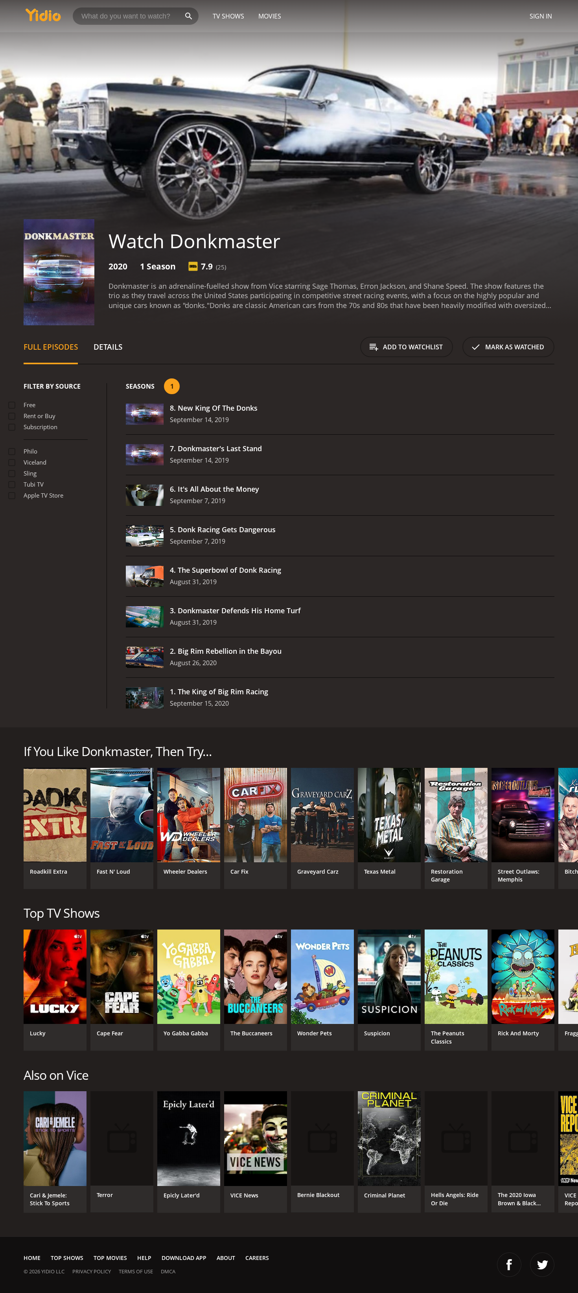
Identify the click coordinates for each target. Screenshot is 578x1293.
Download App (184, 1258)
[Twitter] (542, 1264)
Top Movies (110, 1258)
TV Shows (228, 16)
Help (144, 1258)
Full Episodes (51, 346)
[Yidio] (43, 17)
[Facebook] (509, 1264)
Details (108, 346)
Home (32, 1258)
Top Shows (67, 1258)
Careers (257, 1258)
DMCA (168, 1271)
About (226, 1258)
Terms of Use (136, 1271)
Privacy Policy (91, 1271)
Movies (269, 16)
